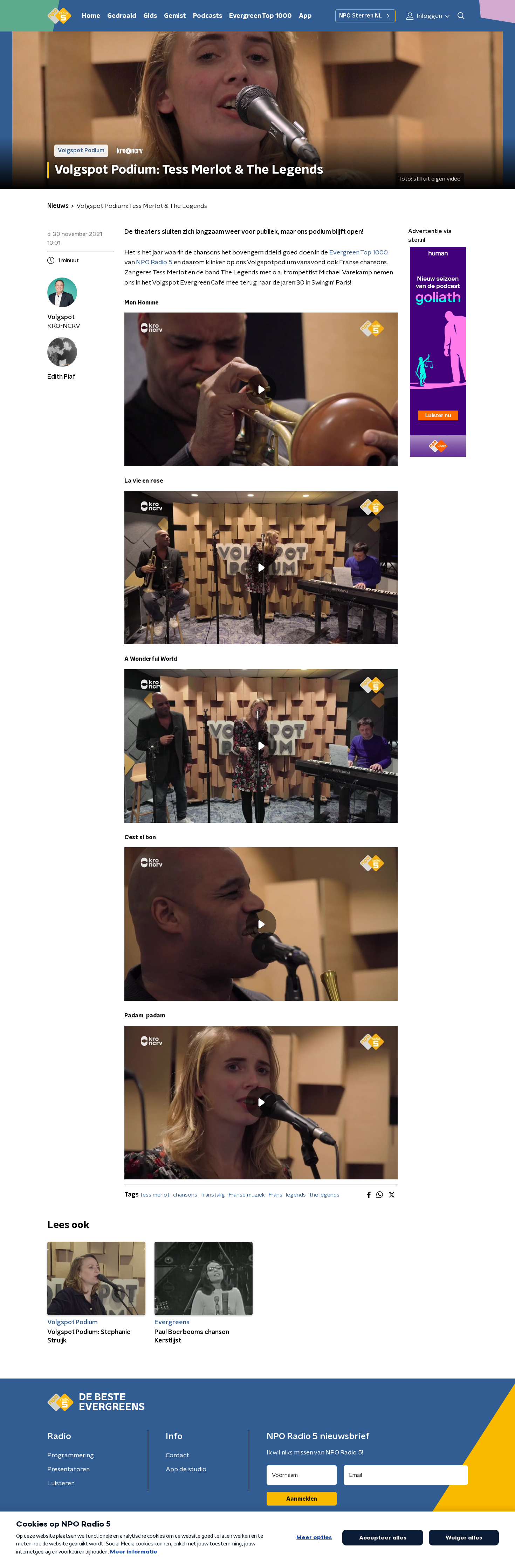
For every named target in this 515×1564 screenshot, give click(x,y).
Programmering (70, 1455)
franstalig (213, 1195)
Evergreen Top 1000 (260, 16)
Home (91, 16)
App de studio (186, 1469)
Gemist (175, 16)
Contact (177, 1455)
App (305, 16)
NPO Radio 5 (154, 262)
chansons (185, 1195)
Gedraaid (121, 16)
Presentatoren (68, 1469)
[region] (261, 389)
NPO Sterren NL (360, 16)
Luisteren (61, 1483)
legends (296, 1195)
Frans (275, 1195)
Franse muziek (246, 1195)
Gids (150, 16)
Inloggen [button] (429, 16)
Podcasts (207, 16)
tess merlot (155, 1195)
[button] (461, 15)
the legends (324, 1195)
